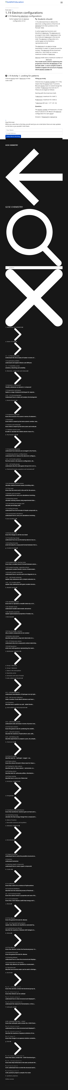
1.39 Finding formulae (11, 543)
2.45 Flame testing (10, 776)
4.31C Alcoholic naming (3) (13, 997)
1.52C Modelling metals (12, 602)
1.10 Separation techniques (13, 390)
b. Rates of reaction (11, 820)
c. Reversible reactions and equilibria (15, 822)
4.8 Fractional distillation (12, 888)
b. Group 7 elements (11, 668)
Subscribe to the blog (13, 136)
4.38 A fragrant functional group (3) (15, 1055)
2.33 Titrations (9, 702)
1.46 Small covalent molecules (14, 572)
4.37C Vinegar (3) (11, 1036)
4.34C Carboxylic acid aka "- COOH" (15, 1021)
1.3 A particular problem (12, 361)
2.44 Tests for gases (11, 756)
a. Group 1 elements (11, 665)
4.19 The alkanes (10, 918)
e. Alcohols (8, 972)
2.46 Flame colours (10, 761)
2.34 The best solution (11, 727)
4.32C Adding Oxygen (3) (13, 992)
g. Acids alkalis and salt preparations (15, 707)
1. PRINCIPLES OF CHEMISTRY (13, 327)
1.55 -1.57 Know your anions (13, 641)
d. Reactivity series (10, 673)
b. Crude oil (8, 869)
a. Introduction (9, 840)
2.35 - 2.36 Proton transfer (12, 722)
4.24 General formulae (11, 952)
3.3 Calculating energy (11, 815)
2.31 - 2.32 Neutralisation (12, 692)
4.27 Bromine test (10, 967)
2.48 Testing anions (10, 771)
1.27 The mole (9, 488)
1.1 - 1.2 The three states (12, 356)
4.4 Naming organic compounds (14, 864)
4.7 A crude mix (9, 883)
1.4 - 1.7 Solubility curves (12, 366)
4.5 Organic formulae (11, 854)
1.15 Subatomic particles (12, 414)
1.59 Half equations (10, 646)
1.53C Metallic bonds (11, 607)
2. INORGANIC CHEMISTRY (12, 651)
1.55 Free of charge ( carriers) (13, 631)
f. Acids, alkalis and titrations (13, 678)
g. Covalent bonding (11, 548)
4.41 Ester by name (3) (12, 1065)
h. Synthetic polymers (11, 1076)
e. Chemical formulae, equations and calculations (19, 469)
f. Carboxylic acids (10, 1007)
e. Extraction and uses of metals (14, 675)
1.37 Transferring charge (12, 538)
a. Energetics (9, 795)
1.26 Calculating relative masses (14, 483)
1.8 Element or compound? (13, 385)
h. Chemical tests (10, 742)
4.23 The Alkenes (10, 947)
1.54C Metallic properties (12, 612)
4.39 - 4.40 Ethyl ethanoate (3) (14, 1060)
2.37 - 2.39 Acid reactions (12, 732)
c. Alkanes (8, 904)
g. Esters (7, 1041)
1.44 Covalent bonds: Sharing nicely (15, 562)
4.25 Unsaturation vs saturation (14, 962)
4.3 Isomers (8, 859)
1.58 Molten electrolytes (12, 636)
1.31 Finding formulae (11, 508)
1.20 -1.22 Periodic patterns (13, 459)
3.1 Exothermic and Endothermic (14, 810)
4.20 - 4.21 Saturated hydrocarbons (15, 923)
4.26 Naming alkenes (11, 957)
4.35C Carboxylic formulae (13, 1026)
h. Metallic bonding (10, 587)
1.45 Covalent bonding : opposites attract (17, 567)
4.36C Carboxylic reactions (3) (14, 1031)
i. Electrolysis (9, 617)
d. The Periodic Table (11, 434)
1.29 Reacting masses (11, 498)
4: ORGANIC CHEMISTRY (12, 825)
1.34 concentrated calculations (14, 513)
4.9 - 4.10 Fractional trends (13, 893)
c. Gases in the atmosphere (13, 670)
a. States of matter (10, 341)
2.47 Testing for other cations (13, 766)
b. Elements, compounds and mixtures (16, 371)
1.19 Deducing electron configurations (16, 454)
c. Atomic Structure (11, 400)
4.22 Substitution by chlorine (13, 928)
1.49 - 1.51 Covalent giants (12, 582)
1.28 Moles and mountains (12, 493)
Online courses (9, 1079)
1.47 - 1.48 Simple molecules (13, 577)
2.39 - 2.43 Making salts (12, 737)
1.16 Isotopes (9, 419)
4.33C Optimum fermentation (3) (14, 1002)
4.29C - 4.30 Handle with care (14, 986)
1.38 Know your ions (11, 533)
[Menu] (62, 2)
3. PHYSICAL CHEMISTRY (12, 781)
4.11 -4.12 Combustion (11, 899)
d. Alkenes (8, 933)
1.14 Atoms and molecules (12, 424)
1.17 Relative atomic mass (12, 429)
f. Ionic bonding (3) (10, 518)
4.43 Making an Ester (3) (13, 1070)
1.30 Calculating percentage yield (14, 503)
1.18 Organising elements (12, 449)
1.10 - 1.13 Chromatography (13, 395)
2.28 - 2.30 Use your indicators (14, 697)
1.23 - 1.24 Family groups (12, 464)
